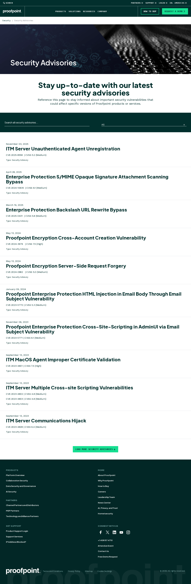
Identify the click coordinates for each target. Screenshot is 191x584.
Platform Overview (15, 475)
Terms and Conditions (53, 571)
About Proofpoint (106, 475)
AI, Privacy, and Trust (108, 508)
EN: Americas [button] (177, 3)
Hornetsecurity (105, 513)
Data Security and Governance (21, 486)
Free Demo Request (108, 556)
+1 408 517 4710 (105, 540)
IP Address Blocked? (16, 542)
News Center (104, 502)
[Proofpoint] (14, 11)
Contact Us (103, 551)
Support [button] (149, 3)
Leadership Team (106, 497)
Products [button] (60, 11)
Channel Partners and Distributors (22, 505)
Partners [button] (136, 3)
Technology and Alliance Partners (22, 516)
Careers (102, 491)
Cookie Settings (104, 571)
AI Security (11, 491)
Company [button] (102, 11)
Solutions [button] (75, 11)
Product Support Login (17, 531)
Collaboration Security (17, 480)
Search (9, 3)
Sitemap (89, 571)
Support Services (14, 536)
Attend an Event (106, 546)
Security (6, 20)
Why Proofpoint (106, 480)
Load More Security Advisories (94, 449)
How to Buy (103, 486)
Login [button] (162, 3)
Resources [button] (89, 11)
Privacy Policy (74, 571)
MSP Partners (12, 511)
